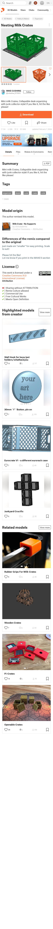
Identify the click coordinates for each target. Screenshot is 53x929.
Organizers (39, 19)
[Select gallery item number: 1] (22, 404)
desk (18, 193)
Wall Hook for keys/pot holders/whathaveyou (16, 358)
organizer (7, 193)
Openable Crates (13, 724)
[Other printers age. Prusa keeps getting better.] (26, 140)
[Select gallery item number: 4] (28, 404)
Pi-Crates (9, 673)
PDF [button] (48, 163)
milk (43, 193)
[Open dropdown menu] (49, 24)
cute (26, 193)
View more (45, 312)
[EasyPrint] (30, 3)
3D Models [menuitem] (12, 10)
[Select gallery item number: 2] (24, 404)
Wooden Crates (12, 622)
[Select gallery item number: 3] (26, 404)
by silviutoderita (20, 226)
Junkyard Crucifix (13, 511)
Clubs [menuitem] (31, 10)
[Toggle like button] (6, 363)
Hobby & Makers (23, 19)
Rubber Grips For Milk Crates (20, 571)
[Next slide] (49, 74)
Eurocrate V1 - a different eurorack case (26, 460)
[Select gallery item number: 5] (30, 404)
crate (34, 193)
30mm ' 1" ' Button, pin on (18, 409)
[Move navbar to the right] (50, 10)
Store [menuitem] (23, 10)
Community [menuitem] (43, 10)
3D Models (8, 19)
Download (28, 114)
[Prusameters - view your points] (35, 3)
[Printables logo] (2, 10)
